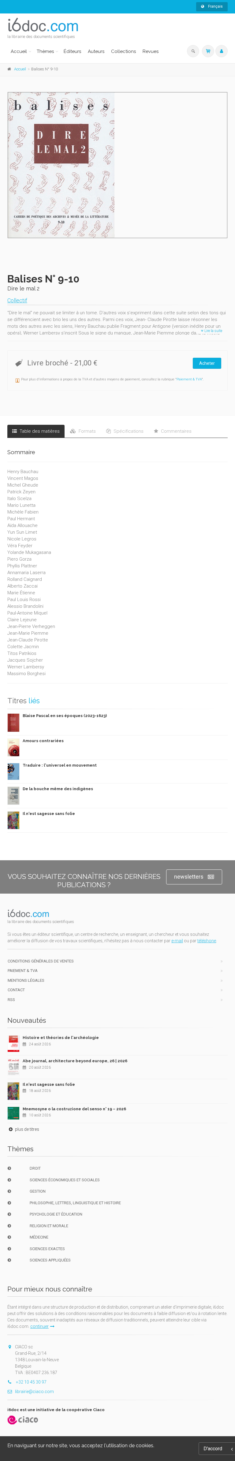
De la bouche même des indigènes (58, 789)
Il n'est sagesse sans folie (49, 813)
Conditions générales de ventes (41, 961)
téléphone (206, 940)
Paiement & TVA (189, 379)
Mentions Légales (26, 980)
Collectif (17, 300)
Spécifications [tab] (128, 431)
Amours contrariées (43, 740)
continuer (39, 1326)
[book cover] (118, 165)
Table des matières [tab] (39, 431)
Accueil (19, 51)
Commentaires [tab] (176, 431)
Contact (16, 990)
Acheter (207, 363)
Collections (123, 51)
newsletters (188, 876)
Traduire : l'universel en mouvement (60, 765)
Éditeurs (72, 51)
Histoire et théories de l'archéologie (61, 1037)
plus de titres (26, 1129)
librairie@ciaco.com (34, 1391)
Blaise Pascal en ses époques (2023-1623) (65, 715)
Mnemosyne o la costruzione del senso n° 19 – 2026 (74, 1109)
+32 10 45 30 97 (31, 1382)
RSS (11, 999)
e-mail (177, 940)
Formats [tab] (86, 431)
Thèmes (45, 51)
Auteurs (96, 51)
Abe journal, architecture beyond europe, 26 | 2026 (75, 1061)
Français (215, 6)
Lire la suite (212, 331)
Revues (151, 51)
